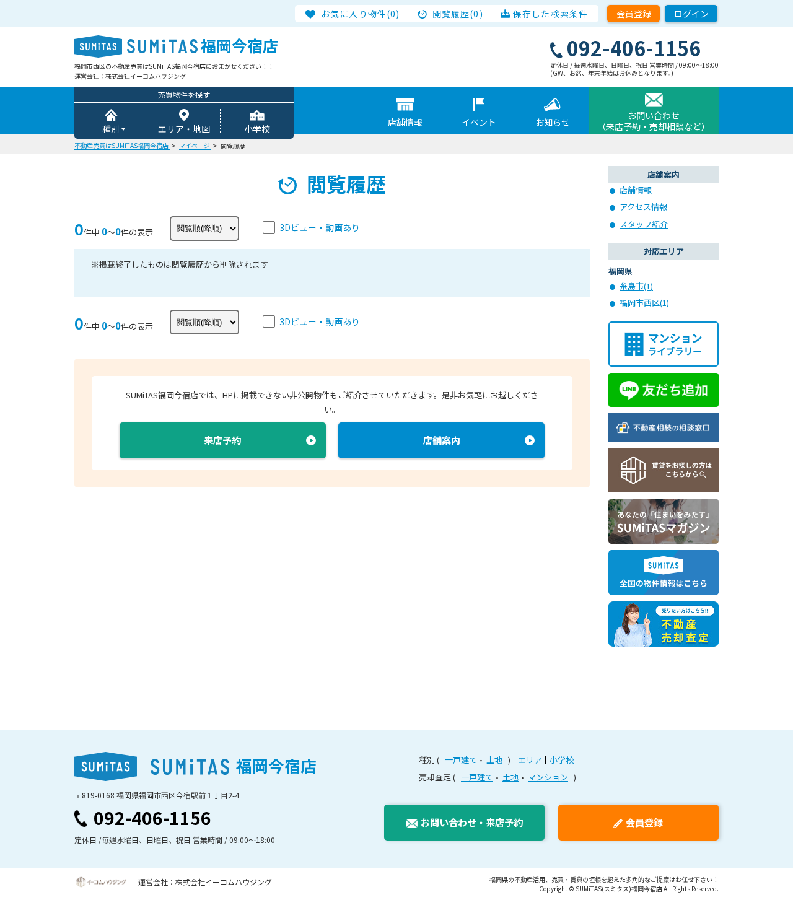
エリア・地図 (184, 129)
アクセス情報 (643, 206)
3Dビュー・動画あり (319, 227)
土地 (494, 760)
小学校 (257, 129)
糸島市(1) (636, 286)
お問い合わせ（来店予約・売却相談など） (653, 121)
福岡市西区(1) (644, 302)
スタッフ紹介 (644, 224)
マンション (548, 777)
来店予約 (222, 440)
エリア (530, 760)
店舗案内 (441, 440)
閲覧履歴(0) (457, 13)
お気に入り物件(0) (360, 13)
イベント (479, 122)
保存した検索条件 (550, 13)
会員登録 (633, 13)
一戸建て (461, 760)
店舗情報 (405, 122)
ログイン (691, 13)
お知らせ (552, 122)
